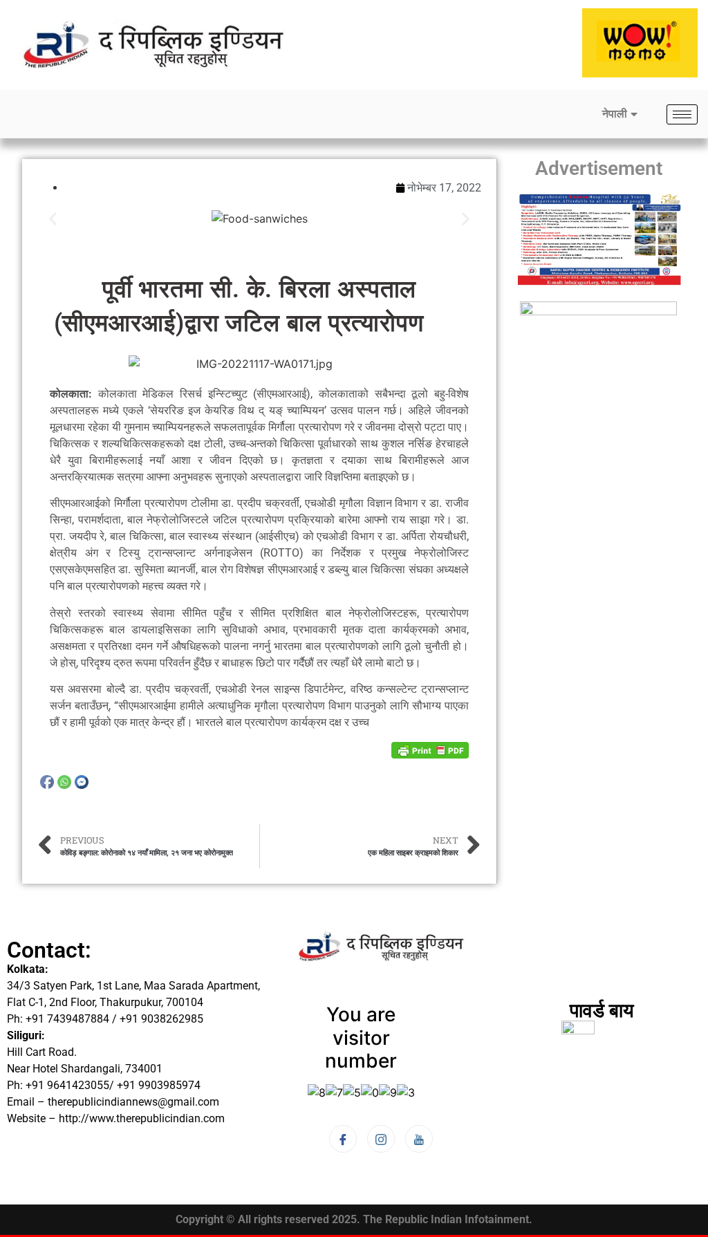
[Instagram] (381, 1139)
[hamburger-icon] (682, 114)
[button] (53, 218)
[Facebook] (343, 1139)
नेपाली (614, 113)
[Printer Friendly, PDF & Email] (430, 748)
